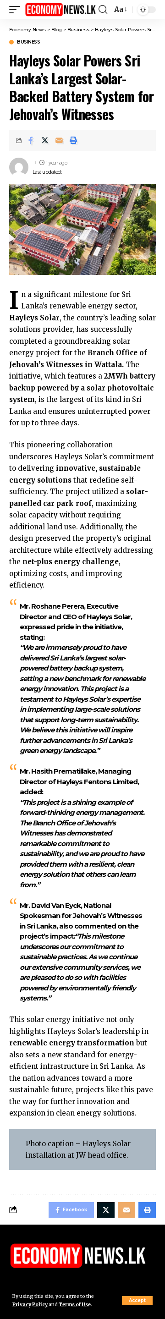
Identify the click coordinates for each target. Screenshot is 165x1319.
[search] (103, 9)
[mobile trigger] (17, 9)
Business (28, 42)
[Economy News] (60, 9)
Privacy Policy (30, 1305)
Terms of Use (75, 1305)
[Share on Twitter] (44, 140)
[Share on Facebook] (30, 140)
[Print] (73, 140)
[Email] (59, 140)
